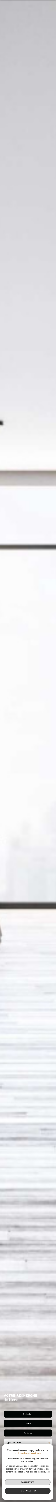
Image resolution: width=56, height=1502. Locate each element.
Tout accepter (27, 1490)
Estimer (28, 1433)
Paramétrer (27, 1482)
